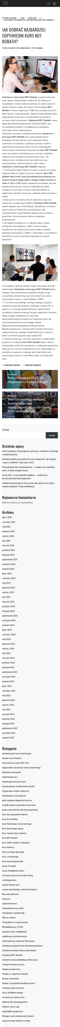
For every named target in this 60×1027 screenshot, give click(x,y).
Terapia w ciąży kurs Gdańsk (15, 974)
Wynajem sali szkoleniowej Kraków (18, 1016)
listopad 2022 (8, 723)
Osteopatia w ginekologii (13, 913)
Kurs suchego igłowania (13, 852)
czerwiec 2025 (8, 578)
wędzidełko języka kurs (12, 1011)
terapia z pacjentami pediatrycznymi (18, 983)
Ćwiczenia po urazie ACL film (15, 763)
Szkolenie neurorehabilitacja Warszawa (20, 960)
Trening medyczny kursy (13, 988)
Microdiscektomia (10, 894)
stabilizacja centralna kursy (14, 936)
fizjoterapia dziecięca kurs (14, 781)
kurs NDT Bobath (12, 365)
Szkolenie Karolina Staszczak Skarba (19, 950)
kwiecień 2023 (8, 700)
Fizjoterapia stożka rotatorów (15, 791)
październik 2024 (9, 616)
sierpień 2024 (8, 625)
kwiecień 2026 (8, 531)
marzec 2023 (8, 705)
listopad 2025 (8, 555)
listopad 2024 (8, 611)
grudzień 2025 (8, 550)
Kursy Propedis (9, 866)
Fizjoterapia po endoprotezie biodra (18, 786)
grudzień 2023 (8, 662)
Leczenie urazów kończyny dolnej (17, 875)
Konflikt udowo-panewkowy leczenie (18, 805)
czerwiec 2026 (8, 522)
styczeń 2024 (8, 658)
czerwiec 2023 (8, 691)
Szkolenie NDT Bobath (12, 955)
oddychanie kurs (9, 903)
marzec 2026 (8, 536)
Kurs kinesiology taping (12, 828)
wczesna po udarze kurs (13, 997)
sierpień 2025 (8, 569)
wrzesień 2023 (8, 677)
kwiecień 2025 (8, 587)
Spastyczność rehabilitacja (14, 931)
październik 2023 (9, 672)
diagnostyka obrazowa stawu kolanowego (21, 767)
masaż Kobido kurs (11, 885)
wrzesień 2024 (8, 620)
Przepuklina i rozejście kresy (15, 922)
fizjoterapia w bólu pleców (14, 796)
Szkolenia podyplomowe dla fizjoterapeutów (22, 946)
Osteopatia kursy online (13, 908)
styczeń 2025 (8, 602)
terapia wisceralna (10, 978)
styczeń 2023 (8, 714)
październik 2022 (9, 728)
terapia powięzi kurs (11, 969)
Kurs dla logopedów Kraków (15, 814)
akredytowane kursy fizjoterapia (16, 753)
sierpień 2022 (8, 737)
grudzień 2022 (8, 719)
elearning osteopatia (11, 772)
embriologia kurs (9, 777)
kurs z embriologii (10, 856)
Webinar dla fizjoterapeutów (15, 1002)
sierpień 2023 (8, 681)
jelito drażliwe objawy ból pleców (17, 800)
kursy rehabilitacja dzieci (13, 871)
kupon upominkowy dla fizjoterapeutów (20, 810)
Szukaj (5, 430)
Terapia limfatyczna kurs (13, 964)
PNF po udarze (9, 917)
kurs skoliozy (8, 847)
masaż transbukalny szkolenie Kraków (19, 889)
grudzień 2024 (8, 606)
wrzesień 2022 (8, 733)
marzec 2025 (8, 592)
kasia (40, 48)
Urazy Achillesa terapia (12, 992)
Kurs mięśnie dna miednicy (14, 833)
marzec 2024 (8, 648)
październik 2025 (9, 559)
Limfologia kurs (9, 880)
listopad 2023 (8, 667)
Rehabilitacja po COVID (12, 927)
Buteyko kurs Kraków (11, 758)
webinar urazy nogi (10, 1006)
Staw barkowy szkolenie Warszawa (18, 941)
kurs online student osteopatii (15, 842)
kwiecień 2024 (8, 644)
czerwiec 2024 (8, 634)
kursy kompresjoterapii (12, 861)
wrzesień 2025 (8, 564)
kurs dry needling (9, 819)
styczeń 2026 (8, 545)
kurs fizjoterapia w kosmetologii (16, 824)
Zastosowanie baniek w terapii (16, 1021)
